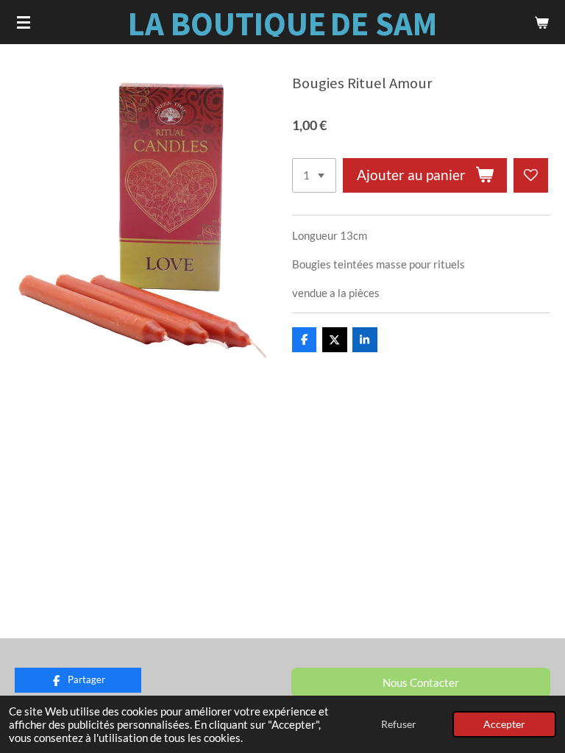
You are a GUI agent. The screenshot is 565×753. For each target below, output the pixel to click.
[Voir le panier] (541, 22)
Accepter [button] (504, 724)
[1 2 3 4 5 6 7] (314, 175)
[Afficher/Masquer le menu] (23, 22)
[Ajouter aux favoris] (531, 175)
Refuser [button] (398, 724)
